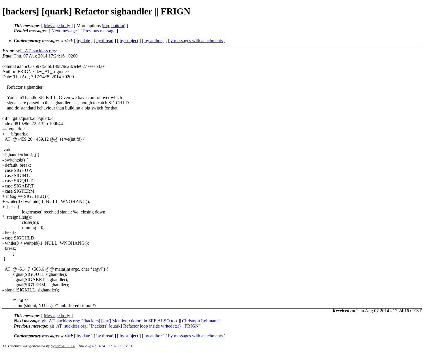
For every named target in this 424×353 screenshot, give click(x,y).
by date (83, 40)
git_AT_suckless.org (36, 50)
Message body (57, 25)
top (106, 25)
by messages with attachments (195, 40)
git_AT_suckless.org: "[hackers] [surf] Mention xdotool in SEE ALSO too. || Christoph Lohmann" (131, 320)
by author (153, 40)
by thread (104, 40)
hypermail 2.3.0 (63, 346)
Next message (64, 30)
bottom (117, 25)
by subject (129, 40)
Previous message (99, 30)
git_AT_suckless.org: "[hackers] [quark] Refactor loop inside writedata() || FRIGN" (125, 326)
